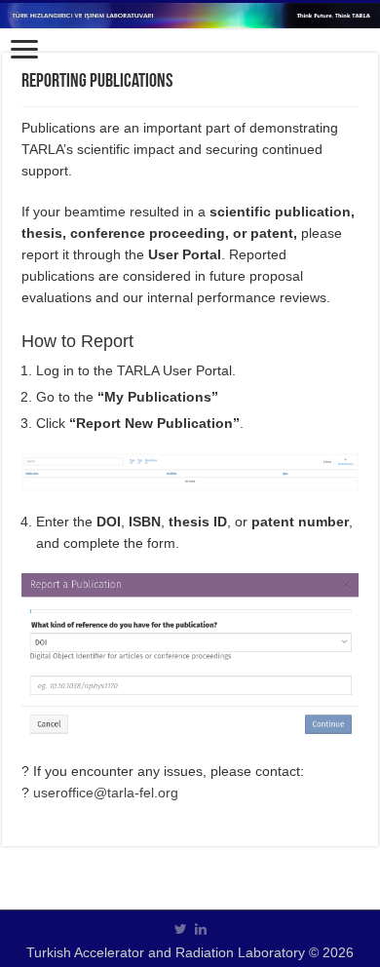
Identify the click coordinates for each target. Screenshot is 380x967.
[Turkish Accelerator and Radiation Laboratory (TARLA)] (190, 15)
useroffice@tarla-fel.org (105, 792)
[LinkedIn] (201, 929)
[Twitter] (180, 929)
